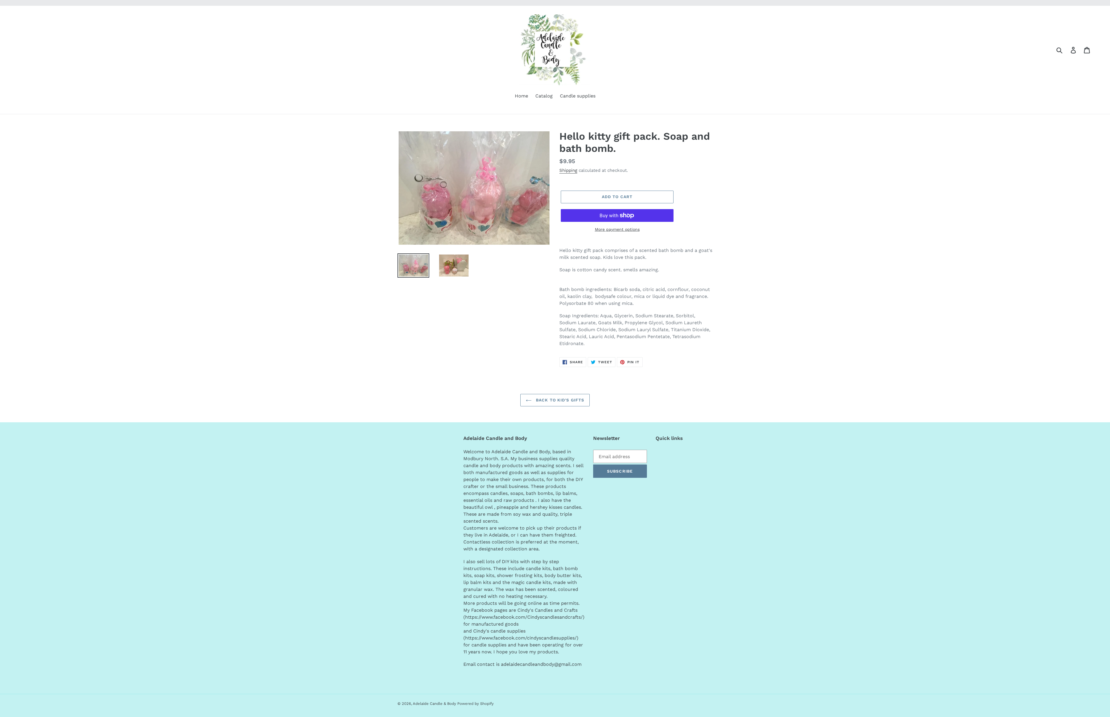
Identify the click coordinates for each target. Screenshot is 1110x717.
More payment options (617, 229)
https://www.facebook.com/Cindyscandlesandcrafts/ (524, 617)
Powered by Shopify (475, 703)
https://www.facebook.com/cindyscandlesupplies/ (521, 638)
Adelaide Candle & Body (435, 703)
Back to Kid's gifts (559, 400)
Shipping (568, 170)
